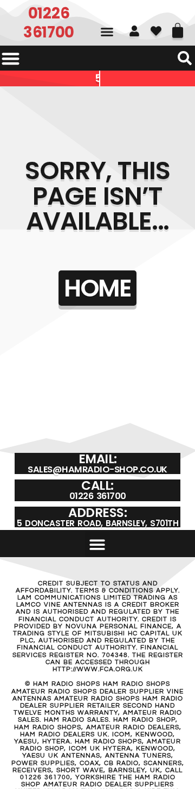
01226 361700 (48, 23)
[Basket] (178, 27)
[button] (106, 32)
